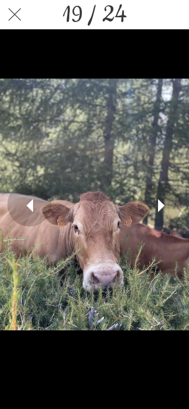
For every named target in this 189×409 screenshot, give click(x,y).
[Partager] (147, 14)
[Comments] (174, 14)
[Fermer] (14, 14)
